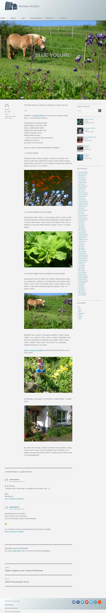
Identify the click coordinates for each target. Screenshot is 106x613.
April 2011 (80, 248)
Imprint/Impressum (9, 604)
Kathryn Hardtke (16, 611)
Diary (79, 308)
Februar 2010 (81, 272)
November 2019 (82, 186)
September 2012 (82, 218)
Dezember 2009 (82, 276)
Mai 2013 (80, 212)
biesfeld (7, 116)
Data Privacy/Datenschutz (11, 608)
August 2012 (81, 220)
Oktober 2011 (81, 237)
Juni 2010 (80, 265)
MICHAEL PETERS (29, 6)
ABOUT (13, 18)
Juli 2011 (80, 243)
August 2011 (81, 241)
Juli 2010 (80, 263)
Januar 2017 (81, 199)
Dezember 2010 (82, 255)
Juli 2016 (80, 208)
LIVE (23, 18)
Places (6, 114)
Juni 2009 (80, 286)
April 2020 (80, 184)
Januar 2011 (81, 253)
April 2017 (80, 198)
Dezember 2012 (82, 215)
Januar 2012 (81, 232)
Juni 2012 (80, 224)
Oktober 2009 (81, 279)
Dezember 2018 (82, 192)
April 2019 (80, 189)
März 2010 (80, 270)
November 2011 (82, 236)
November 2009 (82, 277)
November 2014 (82, 210)
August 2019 (81, 187)
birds (10, 116)
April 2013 (80, 213)
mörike (6, 118)
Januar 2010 (81, 274)
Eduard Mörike (39, 115)
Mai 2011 (80, 246)
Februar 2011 (81, 251)
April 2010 (80, 269)
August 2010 (81, 262)
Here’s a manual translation (34, 350)
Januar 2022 (81, 175)
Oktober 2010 (81, 258)
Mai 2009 (80, 288)
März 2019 (80, 191)
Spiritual (80, 317)
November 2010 (82, 256)
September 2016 (82, 205)
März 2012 (80, 229)
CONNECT (63, 18)
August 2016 (81, 206)
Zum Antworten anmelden (14, 499)
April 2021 (80, 177)
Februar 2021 (81, 179)
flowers (14, 116)
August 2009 (81, 282)
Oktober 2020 (81, 182)
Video (79, 318)
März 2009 (80, 291)
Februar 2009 (81, 293)
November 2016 (82, 203)
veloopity (7, 109)
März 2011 (80, 250)
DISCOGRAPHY (36, 18)
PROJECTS (49, 18)
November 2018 (82, 194)
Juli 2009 (80, 284)
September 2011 (82, 239)
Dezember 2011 (82, 234)
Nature (80, 311)
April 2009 (80, 289)
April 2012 (80, 227)
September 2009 (82, 281)
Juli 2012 (80, 222)
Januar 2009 (81, 295)
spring (10, 118)
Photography (81, 313)
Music (79, 310)
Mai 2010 (80, 267)
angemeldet (16, 551)
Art (79, 306)
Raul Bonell (14, 507)
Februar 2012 (81, 231)
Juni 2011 (80, 244)
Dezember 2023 (82, 173)
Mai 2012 (80, 225)
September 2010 (82, 260)
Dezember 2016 (82, 201)
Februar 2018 (81, 196)
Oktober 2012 (81, 217)
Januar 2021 (81, 180)
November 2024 (82, 172)
